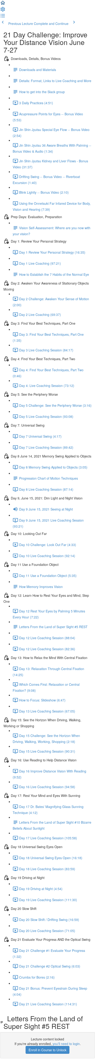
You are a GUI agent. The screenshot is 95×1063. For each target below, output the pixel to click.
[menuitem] (3, 10)
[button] (3, 4)
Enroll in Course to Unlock (47, 1050)
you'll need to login (66, 1043)
